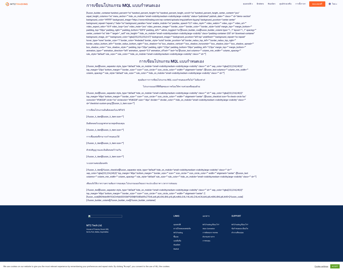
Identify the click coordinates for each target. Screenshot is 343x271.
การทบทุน (206, 241)
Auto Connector (209, 229)
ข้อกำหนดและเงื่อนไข (240, 229)
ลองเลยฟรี (317, 4)
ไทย (334, 4)
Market (176, 249)
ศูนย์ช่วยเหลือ (285, 4)
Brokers (260, 4)
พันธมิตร (271, 4)
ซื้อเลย (176, 237)
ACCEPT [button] (335, 266)
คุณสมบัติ (247, 4)
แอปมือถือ (177, 241)
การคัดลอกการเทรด (210, 233)
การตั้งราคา (300, 4)
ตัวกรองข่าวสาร (209, 237)
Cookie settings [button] (321, 266)
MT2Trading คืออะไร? (211, 225)
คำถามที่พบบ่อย (238, 233)
